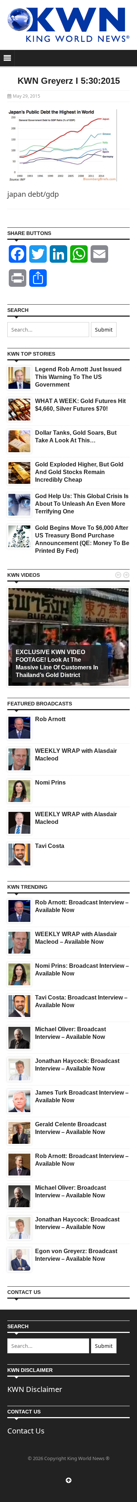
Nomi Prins (50, 782)
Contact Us (26, 1431)
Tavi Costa (49, 846)
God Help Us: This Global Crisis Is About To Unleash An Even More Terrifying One (82, 504)
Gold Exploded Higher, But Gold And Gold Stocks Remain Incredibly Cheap (79, 472)
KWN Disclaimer (34, 1389)
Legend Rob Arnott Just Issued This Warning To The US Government (78, 377)
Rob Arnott (50, 719)
